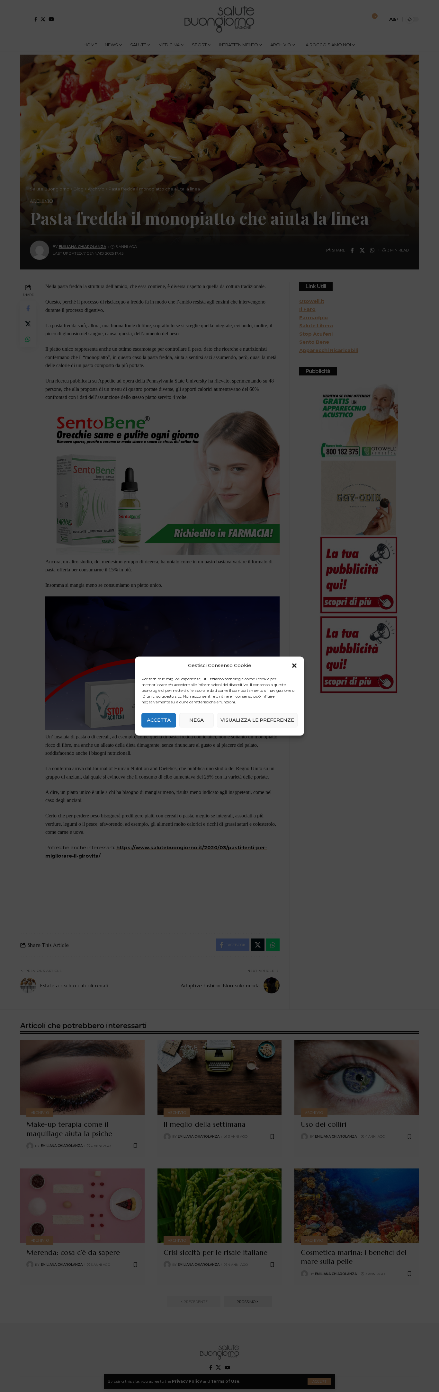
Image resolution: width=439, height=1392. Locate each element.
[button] (294, 665)
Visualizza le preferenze (257, 720)
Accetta (159, 720)
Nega (196, 720)
